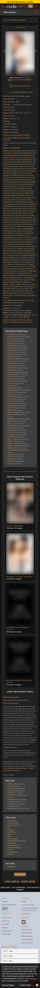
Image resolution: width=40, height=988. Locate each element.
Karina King (28, 209)
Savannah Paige (9, 271)
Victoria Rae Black (18, 188)
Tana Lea (22, 271)
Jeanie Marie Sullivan (10, 155)
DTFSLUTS (11, 377)
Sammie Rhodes (12, 177)
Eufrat (5, 188)
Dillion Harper (11, 289)
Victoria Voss (29, 175)
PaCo (6, 317)
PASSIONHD (11, 430)
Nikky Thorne (18, 173)
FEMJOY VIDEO (12, 381)
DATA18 (10, 834)
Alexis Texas (11, 222)
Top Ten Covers (27, 943)
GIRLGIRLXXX (11, 392)
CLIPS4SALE (11, 786)
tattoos (21, 303)
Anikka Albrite (15, 282)
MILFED (9, 410)
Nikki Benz (7, 180)
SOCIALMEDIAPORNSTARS (16, 841)
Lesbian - (9, 526)
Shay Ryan (22, 280)
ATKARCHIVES (12, 348)
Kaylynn (9, 264)
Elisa (34, 220)
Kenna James (17, 253)
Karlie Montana (31, 151)
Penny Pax (23, 171)
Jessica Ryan (11, 186)
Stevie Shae (11, 280)
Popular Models (27, 933)
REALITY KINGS (12, 439)
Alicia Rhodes (19, 244)
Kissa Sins (15, 260)
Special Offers (27, 929)
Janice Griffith (8, 157)
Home (5, 20)
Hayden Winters (8, 202)
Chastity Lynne (24, 220)
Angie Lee (26, 213)
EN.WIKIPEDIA (12, 821)
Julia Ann (18, 233)
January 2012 (23, 700)
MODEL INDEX (5, 887)
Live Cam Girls (20, 27)
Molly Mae (32, 271)
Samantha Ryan (9, 237)
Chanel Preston (18, 286)
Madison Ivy (15, 251)
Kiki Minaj (15, 293)
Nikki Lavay (7, 262)
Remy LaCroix (16, 229)
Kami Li (15, 191)
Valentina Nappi (19, 204)
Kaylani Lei (28, 162)
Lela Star (10, 249)
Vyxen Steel (26, 191)
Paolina (26, 282)
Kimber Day (7, 295)
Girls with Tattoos (26, 322)
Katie (16, 180)
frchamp (15, 315)
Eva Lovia (23, 289)
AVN (8, 828)
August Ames (11, 231)
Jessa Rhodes (16, 209)
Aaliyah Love (24, 186)
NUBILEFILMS (11, 421)
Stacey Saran (30, 253)
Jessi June (27, 166)
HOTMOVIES (11, 399)
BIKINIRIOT (11, 784)
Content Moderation (9, 905)
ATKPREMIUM (12, 354)
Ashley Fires (19, 197)
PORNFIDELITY (12, 435)
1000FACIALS (12, 334)
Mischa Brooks (23, 284)
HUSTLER (10, 401)
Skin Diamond (16, 184)
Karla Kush (14, 160)
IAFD (8, 836)
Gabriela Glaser (28, 255)
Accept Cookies (25, 985)
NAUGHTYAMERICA (14, 412)
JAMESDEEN (11, 406)
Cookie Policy (29, 978)
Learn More (30, 2)
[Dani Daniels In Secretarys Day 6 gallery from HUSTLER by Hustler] (20, 604)
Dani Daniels (22, 20)
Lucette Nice (14, 213)
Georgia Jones (21, 211)
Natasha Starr (24, 273)
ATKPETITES (11, 352)
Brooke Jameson (13, 255)
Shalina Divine (8, 226)
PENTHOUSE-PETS (14, 825)
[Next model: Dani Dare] (17, 12)
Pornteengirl (6, 934)
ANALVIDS (10, 343)
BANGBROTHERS (13, 359)
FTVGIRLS (10, 386)
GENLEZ (10, 388)
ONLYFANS (26, 138)
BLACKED (10, 363)
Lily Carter (6, 168)
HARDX (9, 394)
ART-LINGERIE (12, 346)
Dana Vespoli (7, 215)
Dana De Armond (9, 220)
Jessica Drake (22, 249)
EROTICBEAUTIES (13, 845)
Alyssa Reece (16, 246)
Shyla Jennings (13, 153)
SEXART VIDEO (12, 443)
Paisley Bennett (25, 269)
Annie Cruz (26, 293)
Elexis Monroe (22, 164)
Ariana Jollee (24, 291)
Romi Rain (17, 162)
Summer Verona (18, 266)
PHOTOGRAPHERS (18, 887)
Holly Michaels (27, 155)
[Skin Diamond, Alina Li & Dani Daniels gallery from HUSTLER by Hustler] (20, 657)
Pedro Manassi (24, 315)
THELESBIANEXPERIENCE (16, 450)
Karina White (11, 195)
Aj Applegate (29, 229)
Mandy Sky (17, 175)
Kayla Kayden (11, 171)
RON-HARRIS (11, 800)
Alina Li (5, 253)
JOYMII (9, 793)
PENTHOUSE (11, 432)
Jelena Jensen (23, 237)
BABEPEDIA (11, 843)
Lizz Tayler (7, 244)
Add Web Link (20, 874)
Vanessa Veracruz (28, 180)
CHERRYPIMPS (12, 368)
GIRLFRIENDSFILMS (14, 390)
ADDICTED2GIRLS (13, 337)
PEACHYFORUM (12, 823)
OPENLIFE (10, 428)
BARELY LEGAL (12, 361)
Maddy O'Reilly (24, 195)
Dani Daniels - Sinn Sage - (15, 577)
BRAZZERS (11, 366)
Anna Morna (24, 231)
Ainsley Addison (9, 257)
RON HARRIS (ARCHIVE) (15, 795)
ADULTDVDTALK (17, 135)
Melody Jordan (8, 284)
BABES (9, 357)
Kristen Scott (27, 260)
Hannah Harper (27, 217)
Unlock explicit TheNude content (16, 2)
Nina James (23, 235)
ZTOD (9, 463)
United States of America (16, 300)
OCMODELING (15, 148)
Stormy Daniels (30, 246)
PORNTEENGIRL (12, 839)
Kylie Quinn (18, 262)
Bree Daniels (11, 235)
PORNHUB (10, 437)
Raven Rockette (20, 295)
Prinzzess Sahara (24, 242)
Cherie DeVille (19, 168)
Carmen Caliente (23, 157)
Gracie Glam (31, 197)
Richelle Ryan (15, 278)
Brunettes (23, 320)
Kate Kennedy (11, 269)
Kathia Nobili (11, 182)
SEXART (10, 441)
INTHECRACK (11, 403)
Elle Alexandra (28, 153)
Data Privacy (26, 914)
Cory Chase (31, 266)
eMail (23, 901)
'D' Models (12, 20)
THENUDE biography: (10, 747)
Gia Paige (22, 222)
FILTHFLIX (10, 383)
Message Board (27, 936)
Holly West (16, 240)
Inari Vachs (22, 257)
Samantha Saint (24, 275)
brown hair (30, 300)
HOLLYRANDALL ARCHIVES (12, 768)
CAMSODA (11, 867)
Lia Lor (13, 291)
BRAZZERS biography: (11, 703)
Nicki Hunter (11, 273)
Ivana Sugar (23, 182)
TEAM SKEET (12, 448)
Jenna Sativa (26, 177)
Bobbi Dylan (30, 262)
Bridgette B (29, 233)
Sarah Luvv (7, 197)
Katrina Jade (20, 264)
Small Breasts (14, 322)
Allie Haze (28, 224)
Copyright (5, 901)
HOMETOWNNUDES (14, 848)
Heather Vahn (21, 215)
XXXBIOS (10, 854)
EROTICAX (11, 379)
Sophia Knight (29, 184)
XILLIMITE (10, 461)
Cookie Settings (8, 985)
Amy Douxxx (7, 211)
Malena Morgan (27, 160)
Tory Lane (6, 162)
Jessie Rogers (29, 278)
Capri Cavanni (16, 193)
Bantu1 (5, 313)
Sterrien (26, 317)
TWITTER (6, 140)
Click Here (15, 132)
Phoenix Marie (8, 164)
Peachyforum (6, 931)
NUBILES (10, 423)
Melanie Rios (29, 193)
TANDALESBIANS (13, 446)
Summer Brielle (8, 242)
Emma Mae (7, 233)
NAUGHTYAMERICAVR (15, 414)
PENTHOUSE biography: (11, 697)
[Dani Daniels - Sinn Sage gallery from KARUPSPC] (20, 553)
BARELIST (26, 135)
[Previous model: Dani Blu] (2, 12)
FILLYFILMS (11, 791)
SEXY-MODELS (12, 852)
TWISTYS (10, 455)
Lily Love (22, 206)
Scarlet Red (27, 251)
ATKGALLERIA (12, 350)
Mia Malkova (11, 206)
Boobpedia (5, 924)
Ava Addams (14, 166)
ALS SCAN (11, 339)
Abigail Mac (32, 204)
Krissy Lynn (31, 286)
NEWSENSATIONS (13, 419)
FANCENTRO (17, 138)
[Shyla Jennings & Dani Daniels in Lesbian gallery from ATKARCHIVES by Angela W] (20, 503)
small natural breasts (10, 303)
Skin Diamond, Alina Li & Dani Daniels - (19, 680)
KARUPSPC (11, 408)
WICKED (10, 459)
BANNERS (20, 890)
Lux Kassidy (28, 240)
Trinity (5, 193)
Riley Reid (21, 202)
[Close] (37, 985)
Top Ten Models (27, 939)
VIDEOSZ (10, 457)
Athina (5, 293)
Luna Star (15, 217)
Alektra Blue (32, 168)
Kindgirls (5, 927)
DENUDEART (11, 370)
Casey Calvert (11, 200)
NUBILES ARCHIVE (13, 426)
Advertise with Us (28, 905)
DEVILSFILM (11, 788)
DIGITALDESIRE (12, 372)
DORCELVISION (12, 374)
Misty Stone (24, 200)
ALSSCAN (10, 341)
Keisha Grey (21, 226)
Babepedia (5, 921)
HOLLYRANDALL (12, 397)
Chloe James (16, 224)
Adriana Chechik (9, 275)
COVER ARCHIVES (33, 887)
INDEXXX (10, 850)
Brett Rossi (17, 151)
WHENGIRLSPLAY (13, 808)
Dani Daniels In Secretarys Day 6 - (17, 627)
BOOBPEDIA (11, 832)
